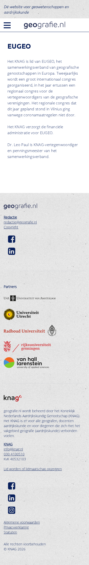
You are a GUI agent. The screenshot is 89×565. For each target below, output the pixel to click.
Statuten (10, 532)
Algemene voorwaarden (22, 522)
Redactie (10, 217)
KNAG (8, 444)
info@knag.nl (13, 449)
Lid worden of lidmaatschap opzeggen (33, 469)
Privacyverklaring (16, 527)
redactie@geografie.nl (20, 222)
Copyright (11, 227)
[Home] (44, 25)
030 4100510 (14, 454)
